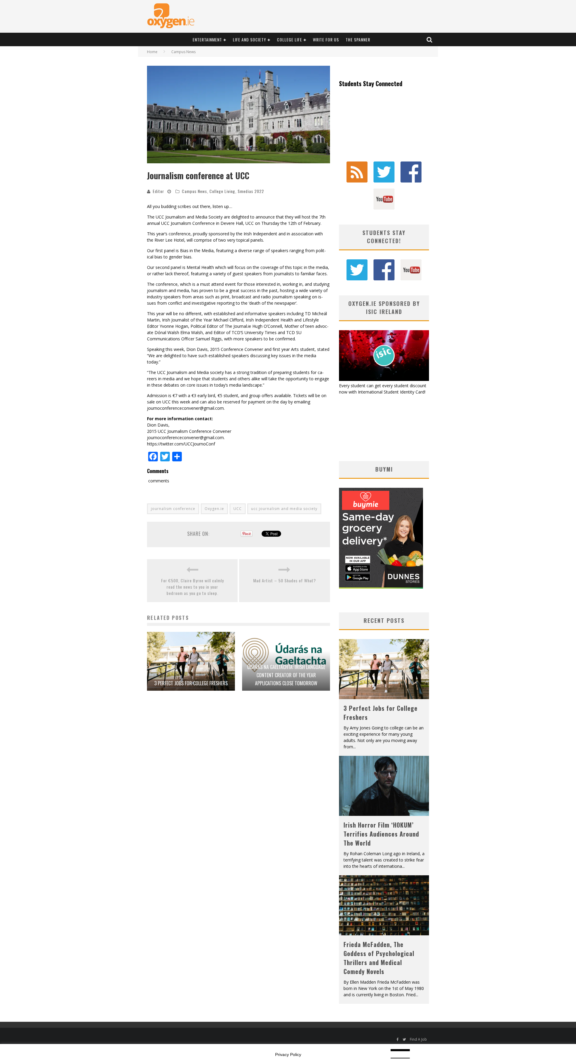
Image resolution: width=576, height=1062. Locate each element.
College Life (289, 39)
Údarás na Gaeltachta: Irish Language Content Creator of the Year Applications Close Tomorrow (286, 675)
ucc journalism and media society (284, 508)
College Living (222, 191)
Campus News (194, 191)
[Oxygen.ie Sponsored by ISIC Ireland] (384, 379)
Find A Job (418, 1039)
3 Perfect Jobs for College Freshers (191, 683)
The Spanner (358, 39)
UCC (237, 508)
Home (152, 51)
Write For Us (326, 39)
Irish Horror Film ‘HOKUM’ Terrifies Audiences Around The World (381, 833)
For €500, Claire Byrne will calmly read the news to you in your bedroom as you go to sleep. (192, 586)
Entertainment (207, 39)
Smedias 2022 (251, 191)
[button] (238, 114)
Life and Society (249, 39)
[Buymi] (381, 587)
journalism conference (173, 508)
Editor (158, 191)
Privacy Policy (288, 1054)
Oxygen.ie (214, 508)
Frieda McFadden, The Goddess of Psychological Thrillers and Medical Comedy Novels (379, 958)
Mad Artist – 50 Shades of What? (284, 580)
